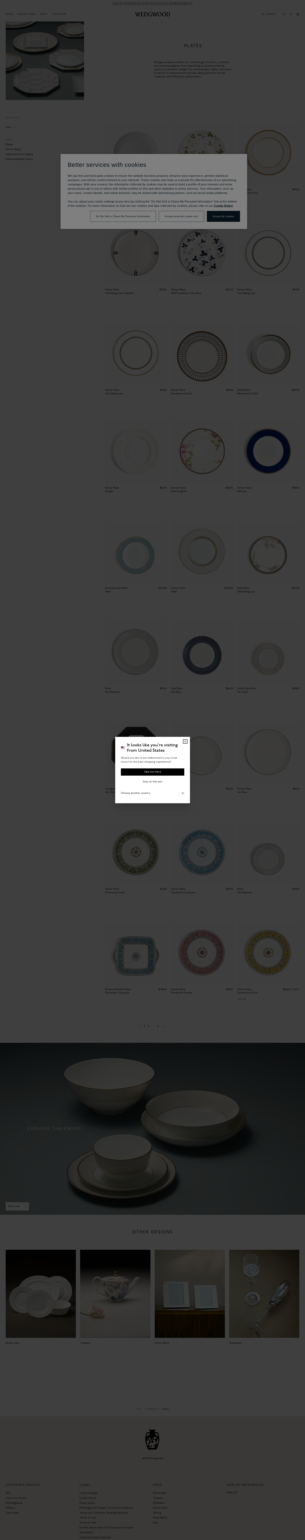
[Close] (185, 741)
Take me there (152, 771)
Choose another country (135, 793)
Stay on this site (152, 781)
